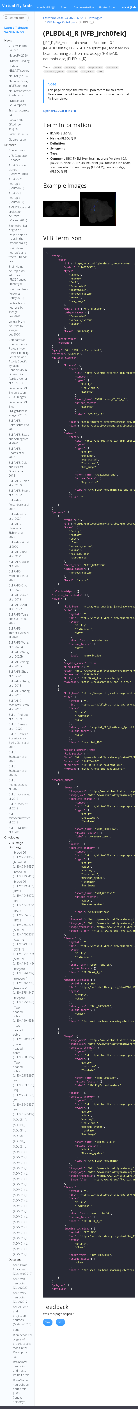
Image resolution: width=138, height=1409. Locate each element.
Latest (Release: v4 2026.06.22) (63, 18)
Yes (47, 1322)
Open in (59, 111)
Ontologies (95, 18)
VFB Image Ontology (61, 22)
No (60, 1322)
